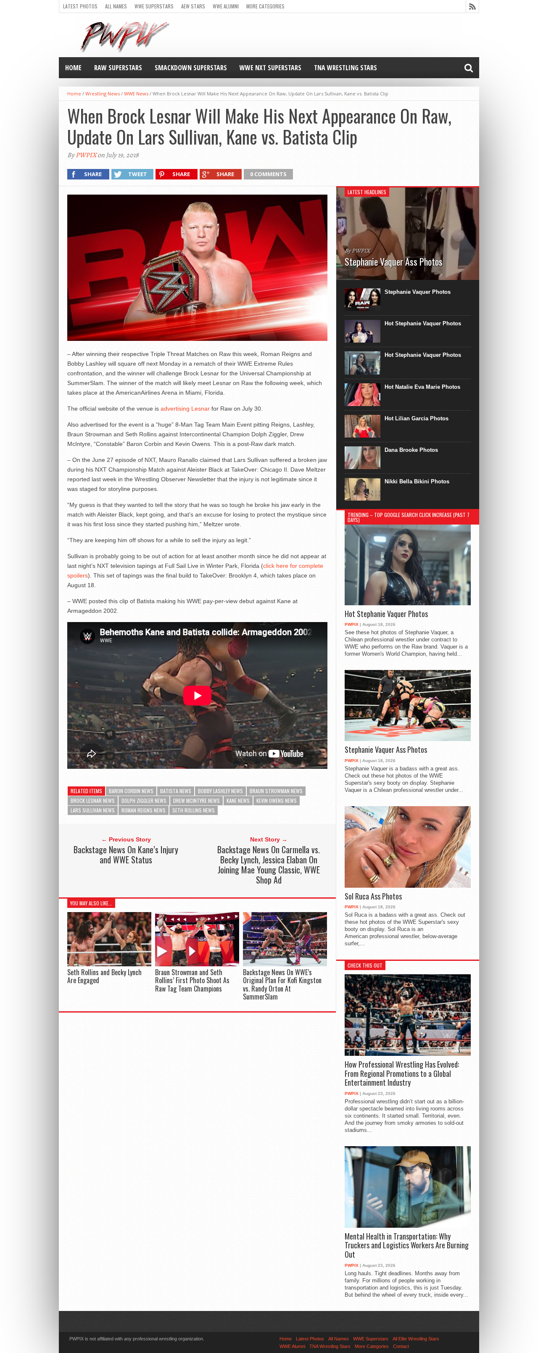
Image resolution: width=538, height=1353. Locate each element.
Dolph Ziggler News (143, 800)
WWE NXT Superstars (270, 67)
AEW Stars (193, 6)
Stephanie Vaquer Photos (418, 292)
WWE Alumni (226, 6)
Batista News (175, 790)
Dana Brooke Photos (411, 450)
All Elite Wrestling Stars (416, 1338)
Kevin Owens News (276, 800)
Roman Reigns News (143, 810)
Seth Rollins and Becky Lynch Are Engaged (104, 976)
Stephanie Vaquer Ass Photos (386, 749)
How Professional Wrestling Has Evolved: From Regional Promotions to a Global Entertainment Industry (402, 1073)
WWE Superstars (154, 6)
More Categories (265, 6)
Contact (401, 1346)
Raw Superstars (118, 67)
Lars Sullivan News (93, 810)
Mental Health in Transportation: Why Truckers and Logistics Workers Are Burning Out (407, 1245)
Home (73, 67)
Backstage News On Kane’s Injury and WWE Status (126, 854)
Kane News (238, 800)
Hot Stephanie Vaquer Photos (423, 323)
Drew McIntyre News (196, 800)
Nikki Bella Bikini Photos (417, 481)
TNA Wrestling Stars (345, 67)
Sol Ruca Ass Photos (373, 896)
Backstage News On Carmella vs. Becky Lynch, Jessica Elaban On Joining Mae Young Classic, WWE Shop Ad (268, 864)
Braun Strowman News (276, 790)
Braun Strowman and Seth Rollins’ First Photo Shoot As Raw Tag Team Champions (192, 980)
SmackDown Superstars (191, 67)
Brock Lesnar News (93, 800)
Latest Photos (80, 6)
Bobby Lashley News (220, 790)
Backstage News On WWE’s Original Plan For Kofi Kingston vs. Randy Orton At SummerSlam (282, 984)
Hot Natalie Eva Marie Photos (422, 387)
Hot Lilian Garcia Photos (416, 418)
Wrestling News (102, 93)
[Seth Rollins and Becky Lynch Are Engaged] (109, 964)
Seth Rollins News (193, 810)
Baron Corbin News (131, 790)
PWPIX (86, 155)
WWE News (136, 93)
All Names (116, 6)
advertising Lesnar (185, 408)
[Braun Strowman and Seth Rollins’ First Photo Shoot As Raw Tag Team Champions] (197, 964)
